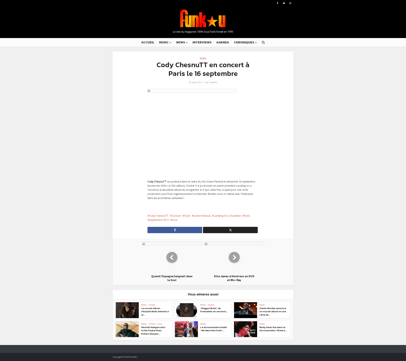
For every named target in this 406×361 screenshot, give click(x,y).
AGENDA (222, 42)
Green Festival (202, 215)
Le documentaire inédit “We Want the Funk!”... (213, 328)
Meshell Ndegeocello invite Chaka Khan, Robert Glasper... (153, 330)
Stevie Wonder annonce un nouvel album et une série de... (272, 311)
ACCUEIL (147, 42)
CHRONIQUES (244, 42)
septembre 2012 (159, 220)
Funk (187, 215)
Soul (174, 220)
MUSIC (164, 42)
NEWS (180, 42)
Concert (176, 215)
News (203, 58)
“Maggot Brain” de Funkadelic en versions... (214, 309)
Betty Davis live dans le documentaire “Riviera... (273, 328)
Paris (247, 215)
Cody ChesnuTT (158, 215)
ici (168, 185)
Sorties (152, 304)
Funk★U (213, 82)
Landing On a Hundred (227, 215)
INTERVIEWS (202, 42)
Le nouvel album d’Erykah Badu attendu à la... (155, 311)
